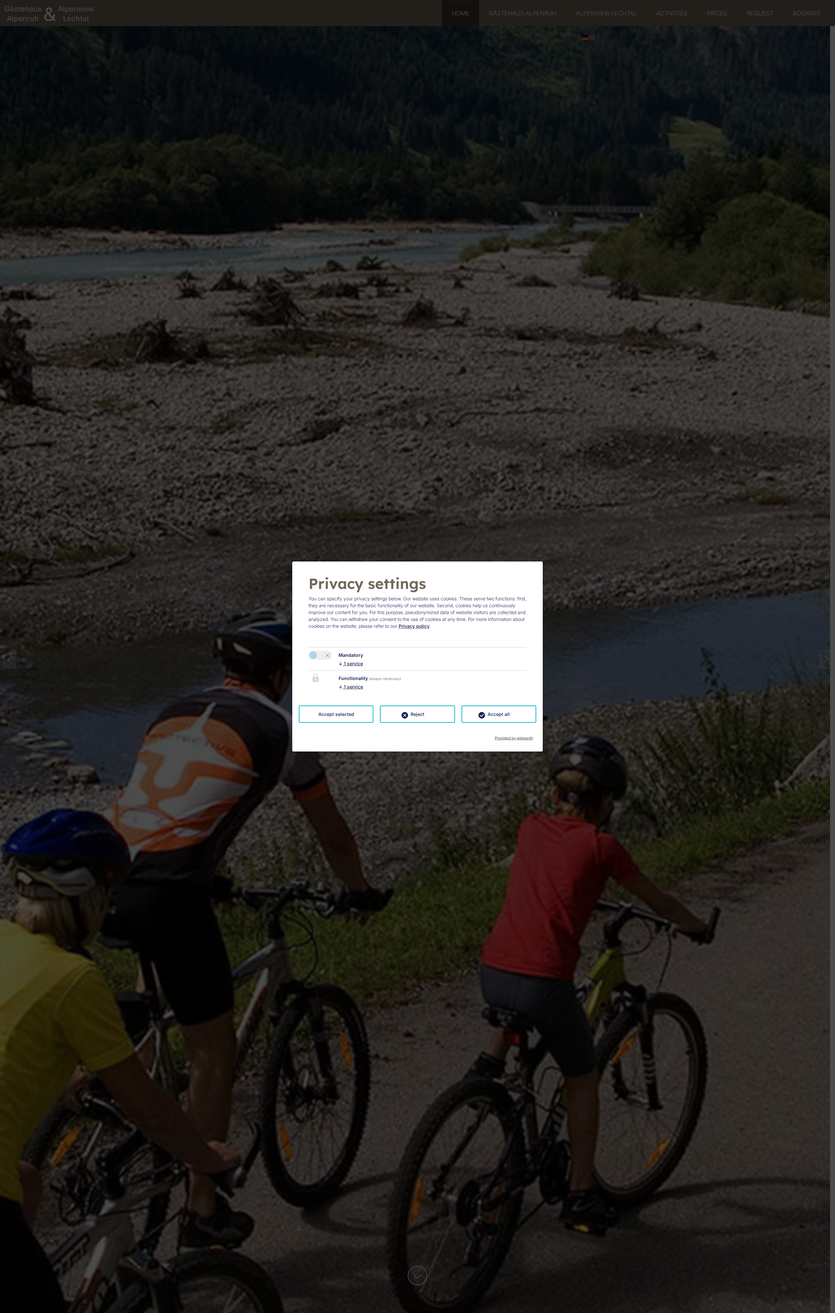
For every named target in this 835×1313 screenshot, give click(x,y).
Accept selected (336, 714)
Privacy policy (414, 626)
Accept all (499, 714)
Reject (417, 714)
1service (351, 663)
